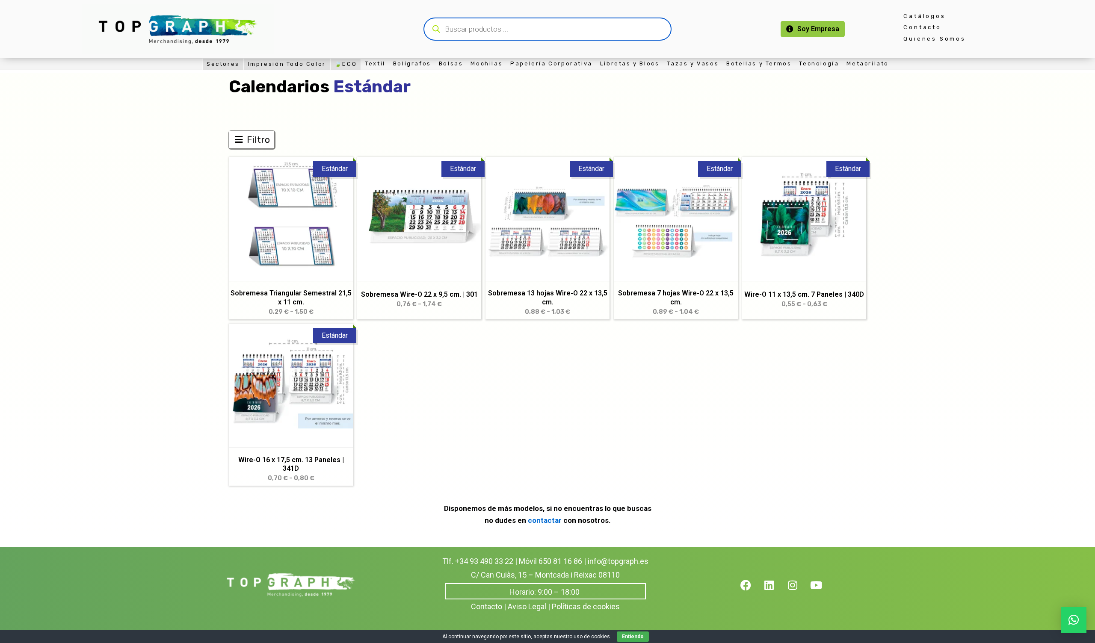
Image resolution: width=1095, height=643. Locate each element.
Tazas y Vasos (693, 63)
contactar (545, 520)
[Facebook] (751, 590)
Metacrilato (867, 63)
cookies (600, 637)
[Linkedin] (774, 590)
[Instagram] (798, 590)
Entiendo (633, 637)
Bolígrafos (412, 63)
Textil (375, 63)
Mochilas (487, 63)
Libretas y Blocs (630, 63)
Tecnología (819, 63)
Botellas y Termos (758, 63)
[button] (1073, 620)
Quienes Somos (934, 38)
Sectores (223, 64)
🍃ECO (345, 64)
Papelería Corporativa (551, 63)
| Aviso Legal (525, 606)
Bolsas (451, 63)
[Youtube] (821, 590)
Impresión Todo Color (287, 64)
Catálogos (924, 16)
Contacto (922, 27)
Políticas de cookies (586, 606)
